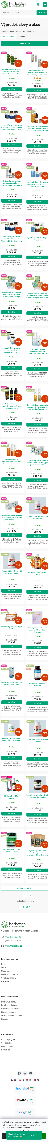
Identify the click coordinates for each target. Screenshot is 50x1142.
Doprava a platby (8, 1002)
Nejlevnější (20, 31)
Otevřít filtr (25, 44)
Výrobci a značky (8, 978)
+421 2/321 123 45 (13, 937)
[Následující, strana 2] (25, 895)
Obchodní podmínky (9, 1012)
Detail (11, 646)
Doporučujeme (8, 31)
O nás (3, 968)
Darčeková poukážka (10, 974)
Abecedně (21, 36)
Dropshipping (7, 1046)
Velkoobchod (6, 1043)
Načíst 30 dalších (25, 888)
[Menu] (44, 4)
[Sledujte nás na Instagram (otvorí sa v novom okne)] (25, 1073)
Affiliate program (8, 1039)
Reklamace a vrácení (10, 1009)
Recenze (5, 981)
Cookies (4, 1019)
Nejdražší (30, 31)
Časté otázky (6, 971)
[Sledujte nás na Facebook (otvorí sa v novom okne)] (19, 1073)
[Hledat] (31, 3)
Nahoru (26, 907)
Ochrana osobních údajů (11, 1016)
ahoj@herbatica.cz (13, 946)
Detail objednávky (9, 1005)
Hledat (41, 13)
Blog (3, 964)
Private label (6, 1050)
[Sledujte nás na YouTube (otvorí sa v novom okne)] (30, 1073)
